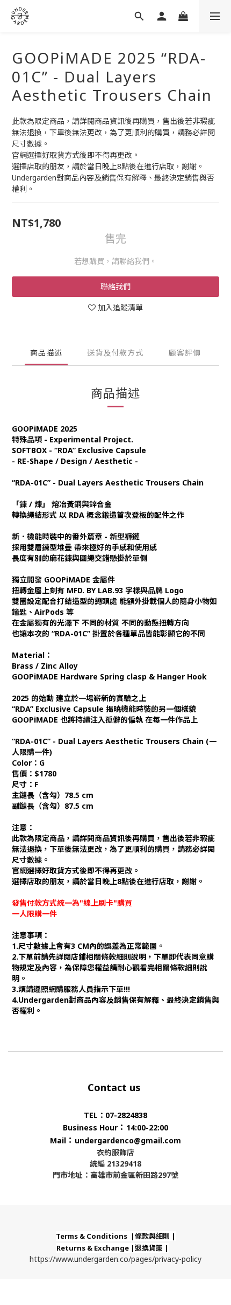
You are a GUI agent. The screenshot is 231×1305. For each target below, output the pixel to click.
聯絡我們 (115, 286)
